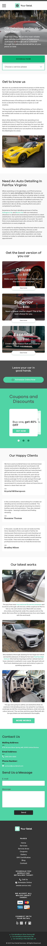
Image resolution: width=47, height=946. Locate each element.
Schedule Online (25, 882)
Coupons (23, 851)
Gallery (23, 854)
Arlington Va (7, 212)
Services (23, 846)
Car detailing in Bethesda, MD (23, 936)
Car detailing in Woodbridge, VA (24, 939)
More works (23, 720)
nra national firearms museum (28, 604)
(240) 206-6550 (10, 756)
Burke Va (19, 212)
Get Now (21, 431)
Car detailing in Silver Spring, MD (23, 934)
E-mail (5, 779)
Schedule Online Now (25, 380)
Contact (23, 863)
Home (23, 843)
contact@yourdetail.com (14, 766)
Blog (23, 860)
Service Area (23, 849)
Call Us (25, 879)
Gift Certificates (23, 857)
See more (23, 288)
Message (6, 789)
